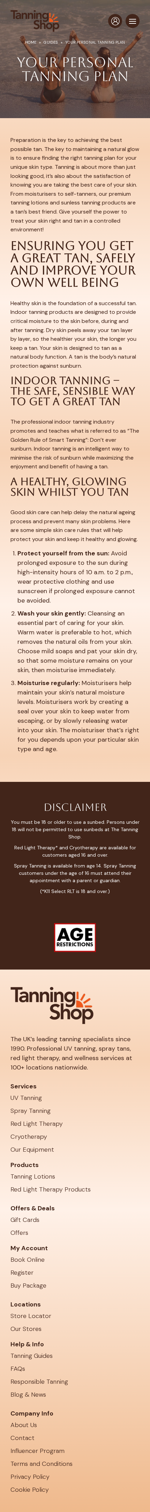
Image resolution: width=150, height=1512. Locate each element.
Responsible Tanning (39, 1381)
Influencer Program (37, 1451)
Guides (51, 42)
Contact (22, 1438)
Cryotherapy (28, 1136)
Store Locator (30, 1316)
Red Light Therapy (36, 1123)
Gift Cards (24, 1220)
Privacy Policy (30, 1477)
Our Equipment (32, 1149)
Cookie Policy (29, 1489)
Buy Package (28, 1285)
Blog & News (28, 1394)
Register (21, 1272)
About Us (23, 1425)
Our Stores (26, 1329)
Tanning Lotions (32, 1176)
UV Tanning (26, 1098)
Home (30, 42)
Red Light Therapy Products (50, 1189)
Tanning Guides (31, 1356)
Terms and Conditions (41, 1464)
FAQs (17, 1369)
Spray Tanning (30, 1111)
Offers (19, 1233)
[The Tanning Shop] (34, 21)
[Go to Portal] (115, 21)
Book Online (27, 1259)
